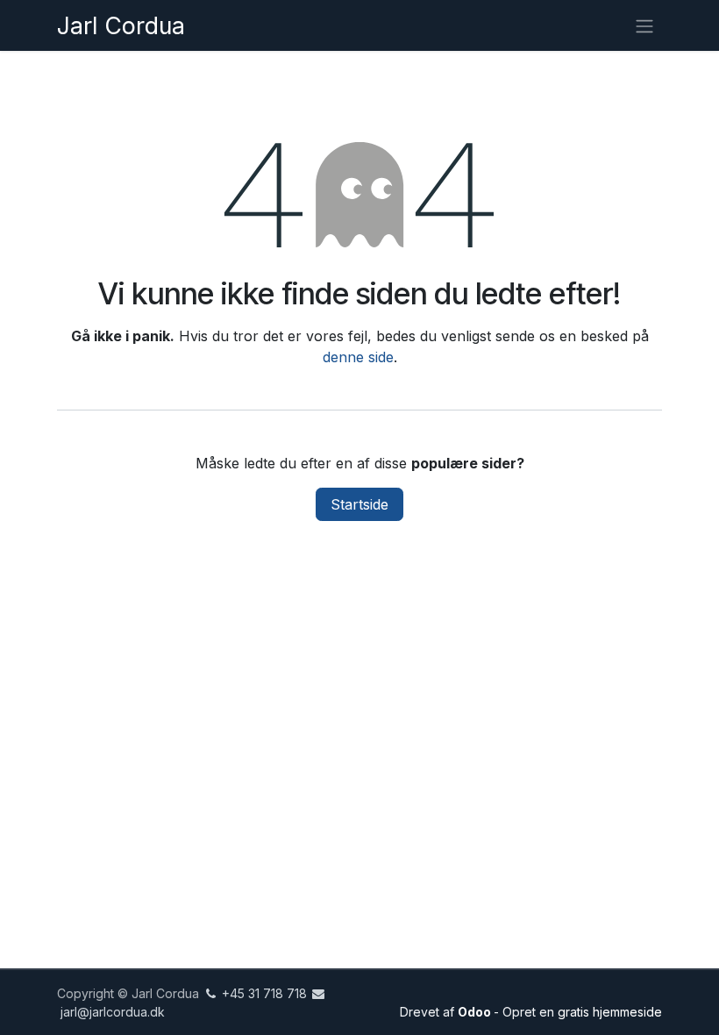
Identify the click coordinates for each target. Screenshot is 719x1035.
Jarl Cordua (121, 25)
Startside (359, 504)
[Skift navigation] (644, 25)
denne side (358, 357)
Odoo (476, 1011)
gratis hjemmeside (610, 1011)
